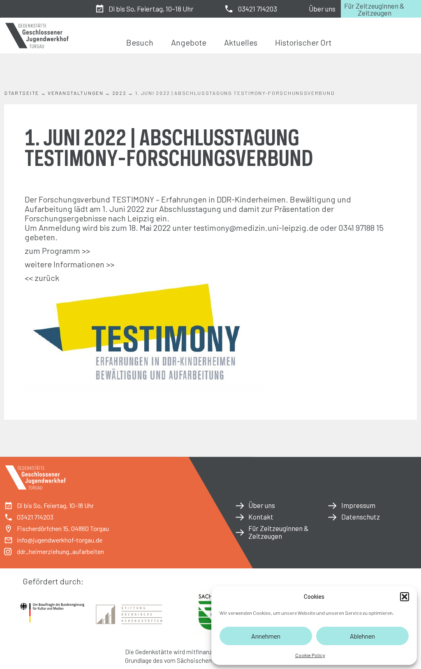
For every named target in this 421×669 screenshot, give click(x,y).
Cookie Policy (310, 655)
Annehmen (265, 636)
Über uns (322, 9)
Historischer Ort (303, 42)
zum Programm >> (57, 250)
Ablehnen (362, 636)
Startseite (21, 93)
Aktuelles (240, 42)
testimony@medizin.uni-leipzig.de (256, 227)
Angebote (188, 42)
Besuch (139, 42)
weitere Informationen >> (69, 264)
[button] (404, 597)
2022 (119, 93)
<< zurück (42, 278)
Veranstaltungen (76, 93)
